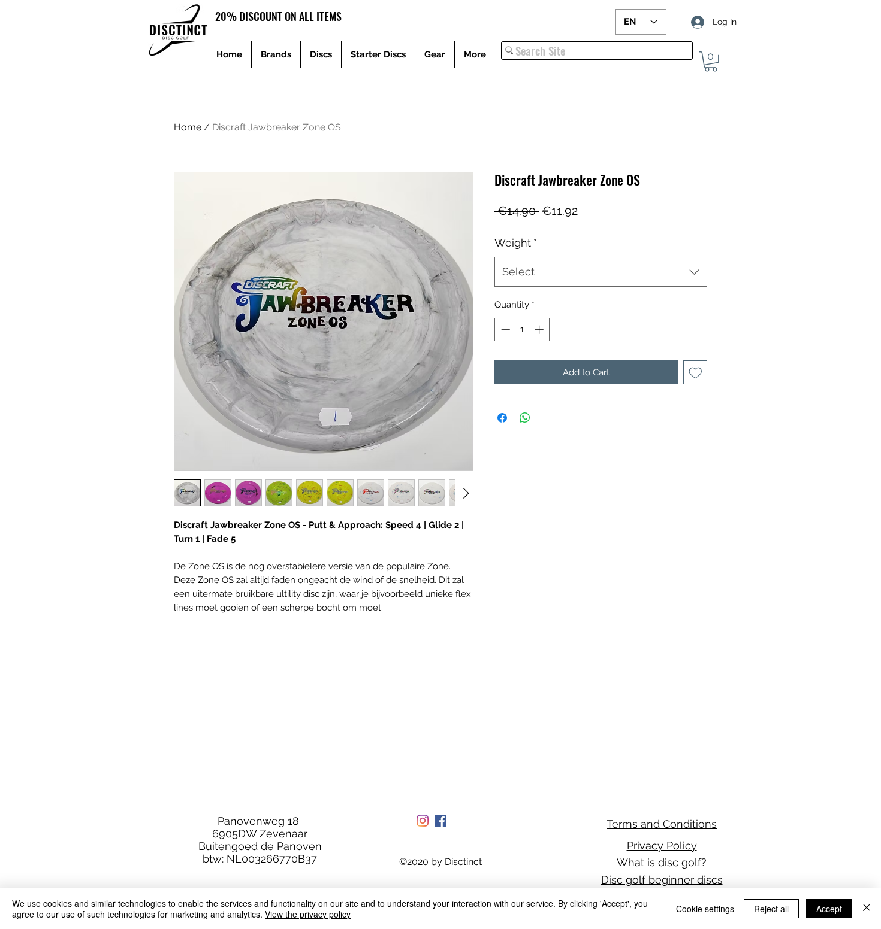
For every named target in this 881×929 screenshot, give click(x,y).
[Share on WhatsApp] (525, 418)
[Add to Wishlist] (695, 372)
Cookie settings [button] (705, 909)
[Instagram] (423, 821)
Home (187, 127)
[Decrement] (504, 329)
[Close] (866, 908)
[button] (711, 61)
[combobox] (600, 272)
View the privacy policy (308, 914)
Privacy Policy (662, 845)
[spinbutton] (522, 329)
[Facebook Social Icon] (440, 821)
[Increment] (540, 329)
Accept (829, 909)
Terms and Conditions (662, 824)
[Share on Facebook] (502, 418)
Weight (515, 242)
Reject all (771, 909)
